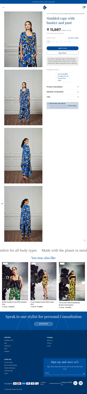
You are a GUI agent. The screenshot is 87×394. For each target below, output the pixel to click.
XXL (69, 41)
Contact (49, 343)
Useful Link (7, 359)
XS (48, 41)
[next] (84, 283)
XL (65, 41)
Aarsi (5, 348)
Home (48, 13)
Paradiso (6, 351)
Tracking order (8, 370)
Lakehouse (7, 346)
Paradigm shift (8, 340)
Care (48, 97)
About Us (49, 340)
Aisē (5, 343)
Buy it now (62, 53)
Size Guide (74, 38)
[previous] (3, 283)
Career (49, 346)
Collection (7, 337)
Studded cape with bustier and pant (73, 13)
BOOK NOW (43, 324)
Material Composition (55, 92)
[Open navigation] (3, 7)
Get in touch (72, 105)
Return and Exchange (10, 365)
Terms (6, 373)
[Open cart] (83, 7)
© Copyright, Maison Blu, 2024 (13, 389)
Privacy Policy (8, 362)
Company (50, 337)
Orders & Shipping (9, 368)
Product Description (55, 87)
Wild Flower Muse (56, 13)
